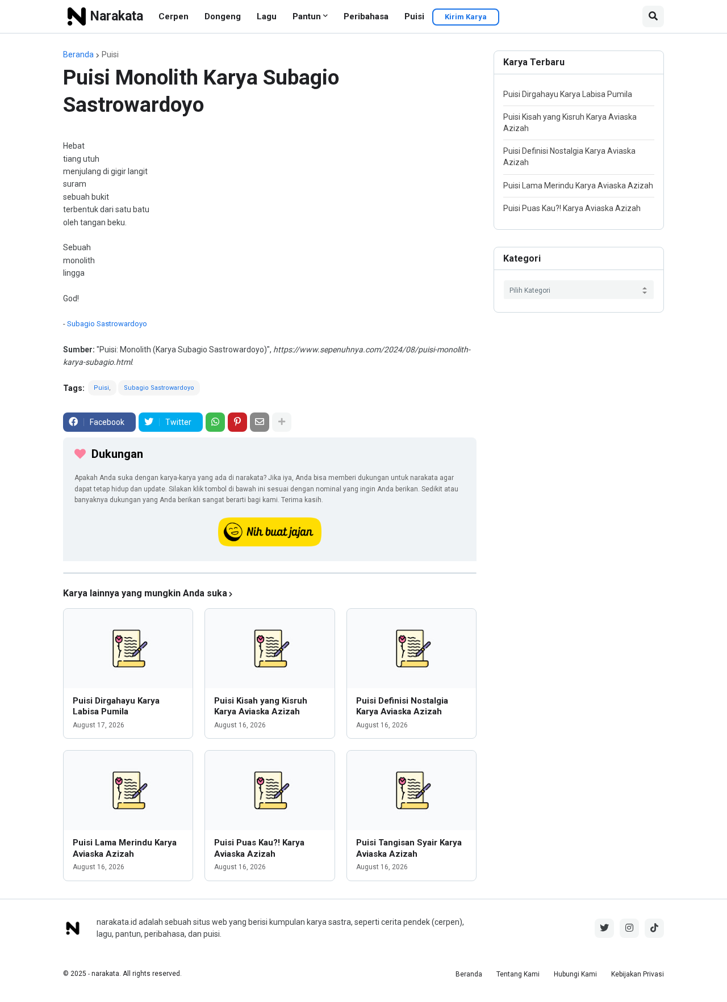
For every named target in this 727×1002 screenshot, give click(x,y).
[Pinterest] (237, 422)
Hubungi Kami (575, 974)
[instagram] (629, 928)
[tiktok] (654, 928)
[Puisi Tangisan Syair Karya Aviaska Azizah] (411, 790)
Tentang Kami (518, 974)
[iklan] (270, 573)
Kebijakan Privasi (637, 974)
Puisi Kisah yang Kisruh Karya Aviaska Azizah (260, 706)
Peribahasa (366, 16)
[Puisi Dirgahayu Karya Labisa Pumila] (128, 648)
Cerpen (173, 16)
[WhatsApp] (215, 422)
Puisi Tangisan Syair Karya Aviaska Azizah (409, 848)
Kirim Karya (466, 16)
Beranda (78, 54)
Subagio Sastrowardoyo (107, 323)
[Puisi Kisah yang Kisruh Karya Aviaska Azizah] (269, 648)
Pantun (307, 16)
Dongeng (222, 16)
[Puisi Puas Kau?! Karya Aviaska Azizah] (269, 790)
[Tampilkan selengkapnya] (281, 422)
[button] (653, 16)
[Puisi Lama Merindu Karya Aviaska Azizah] (128, 790)
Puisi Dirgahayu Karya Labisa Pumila (116, 706)
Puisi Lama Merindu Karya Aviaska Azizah (125, 848)
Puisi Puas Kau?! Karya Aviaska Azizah (259, 848)
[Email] (259, 422)
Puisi (414, 16)
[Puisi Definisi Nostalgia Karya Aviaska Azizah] (411, 648)
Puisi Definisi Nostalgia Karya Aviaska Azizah (402, 706)
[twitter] (604, 928)
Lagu (267, 16)
